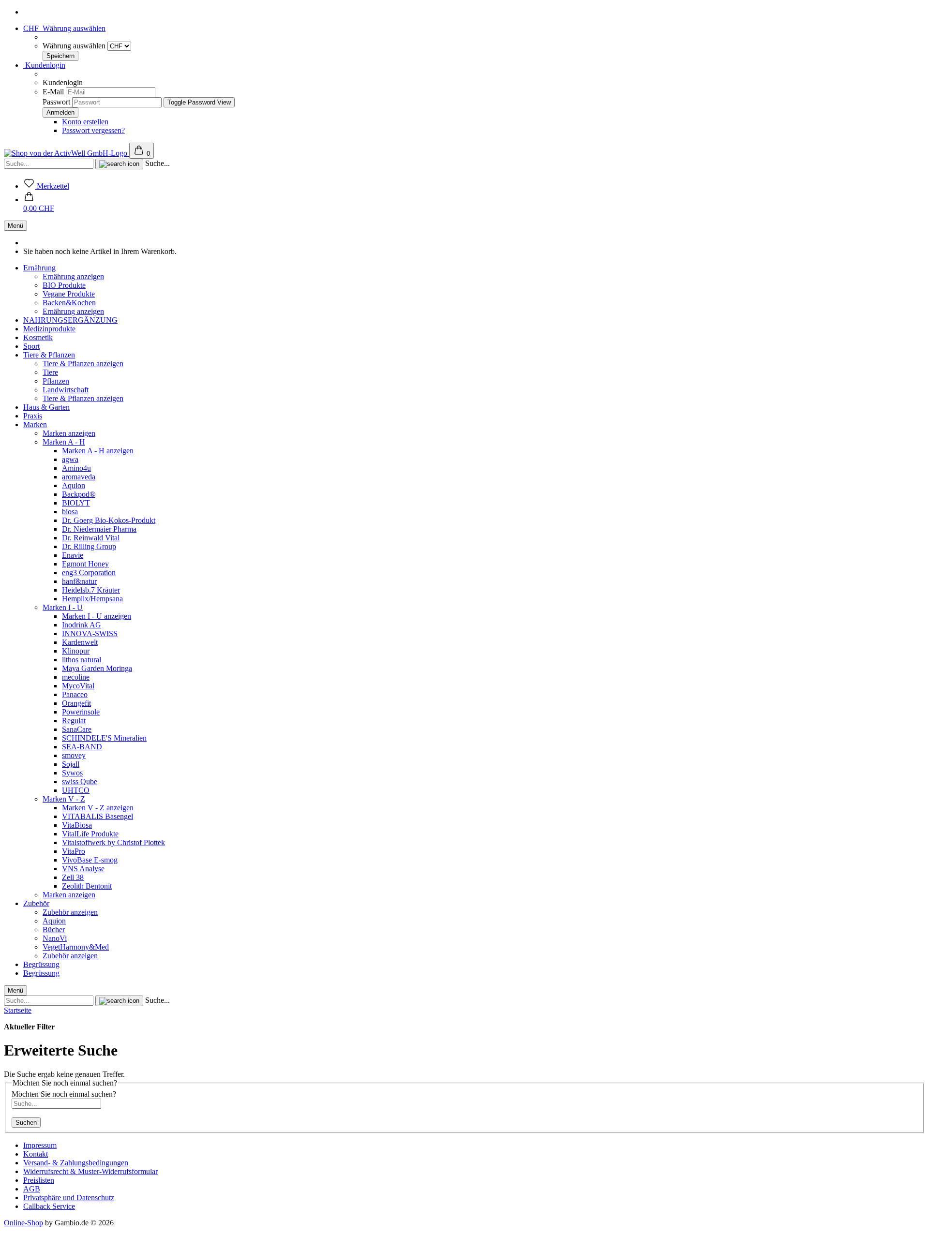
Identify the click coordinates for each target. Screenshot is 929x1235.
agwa (70, 459)
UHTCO (76, 790)
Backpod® (78, 494)
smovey (74, 755)
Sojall (70, 764)
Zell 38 (73, 877)
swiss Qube (79, 781)
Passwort (56, 102)
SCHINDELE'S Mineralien (104, 738)
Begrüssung (41, 964)
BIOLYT (76, 503)
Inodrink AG (81, 625)
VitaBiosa (77, 825)
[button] (38, 203)
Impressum (40, 1145)
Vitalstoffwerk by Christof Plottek (113, 842)
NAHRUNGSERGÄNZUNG (70, 320)
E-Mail (53, 92)
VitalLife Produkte (90, 834)
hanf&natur (79, 581)
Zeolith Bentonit (87, 886)
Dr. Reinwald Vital (91, 538)
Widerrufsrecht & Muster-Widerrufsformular (90, 1171)
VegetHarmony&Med (76, 947)
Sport (31, 346)
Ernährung (39, 268)
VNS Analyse (83, 868)
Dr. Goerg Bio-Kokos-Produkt (108, 520)
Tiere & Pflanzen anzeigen (83, 363)
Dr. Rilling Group (89, 546)
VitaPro (73, 851)
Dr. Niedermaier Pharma (99, 529)
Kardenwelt (80, 642)
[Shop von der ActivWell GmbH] (66, 153)
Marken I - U (63, 607)
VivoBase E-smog (90, 860)
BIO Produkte (64, 285)
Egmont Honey (85, 564)
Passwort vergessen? (93, 130)
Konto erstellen (85, 122)
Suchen (26, 1122)
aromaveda (78, 477)
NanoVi (55, 938)
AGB (31, 1189)
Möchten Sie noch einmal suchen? (64, 1094)
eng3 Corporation (89, 572)
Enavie (72, 555)
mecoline (76, 677)
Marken (35, 424)
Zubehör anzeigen (70, 912)
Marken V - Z (64, 799)
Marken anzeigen (69, 433)
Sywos (72, 773)
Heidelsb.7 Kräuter (91, 590)
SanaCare (76, 729)
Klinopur (76, 651)
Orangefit (76, 703)
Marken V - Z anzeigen (98, 807)
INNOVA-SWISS (90, 633)
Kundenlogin (44, 65)
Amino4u (76, 468)
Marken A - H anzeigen (98, 450)
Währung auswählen (75, 46)
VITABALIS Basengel (97, 816)
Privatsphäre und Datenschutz (68, 1197)
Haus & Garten (46, 407)
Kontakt (35, 1154)
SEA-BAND (82, 747)
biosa (70, 511)
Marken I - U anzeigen (96, 616)
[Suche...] (119, 164)
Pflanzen (56, 381)
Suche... (157, 163)
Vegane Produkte (69, 294)
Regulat (74, 720)
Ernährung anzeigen (73, 276)
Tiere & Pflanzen (49, 355)
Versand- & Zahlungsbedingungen (75, 1163)
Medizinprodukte (49, 329)
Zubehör (36, 903)
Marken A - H (64, 442)
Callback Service (49, 1206)
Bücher (54, 929)
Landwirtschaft (66, 390)
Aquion (73, 485)
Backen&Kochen (69, 302)
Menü (15, 225)
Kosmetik (38, 337)
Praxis (32, 416)
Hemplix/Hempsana (92, 599)
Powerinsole (81, 712)
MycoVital (78, 686)
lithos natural (81, 659)
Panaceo (75, 694)
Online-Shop (23, 1223)
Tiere (50, 372)
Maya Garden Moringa (97, 668)
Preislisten (38, 1180)
